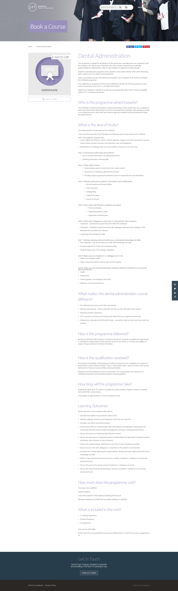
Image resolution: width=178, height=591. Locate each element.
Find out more (89, 573)
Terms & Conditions (35, 585)
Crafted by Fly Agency (141, 585)
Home (30, 46)
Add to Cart (51, 99)
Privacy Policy (50, 585)
